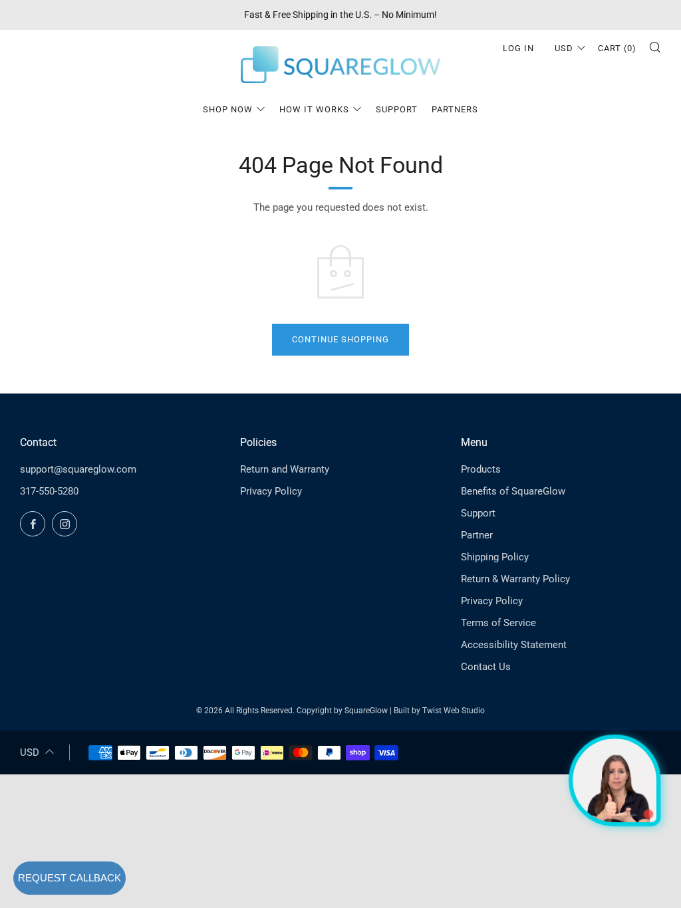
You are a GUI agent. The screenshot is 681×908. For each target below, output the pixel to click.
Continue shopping (340, 339)
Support (397, 109)
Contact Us (486, 667)
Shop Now (228, 109)
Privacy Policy (271, 491)
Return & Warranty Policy (515, 579)
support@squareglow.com (78, 469)
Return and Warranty (284, 469)
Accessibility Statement (514, 645)
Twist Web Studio (453, 710)
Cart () (617, 48)
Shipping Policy (495, 557)
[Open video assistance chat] (614, 780)
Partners (455, 109)
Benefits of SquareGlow (513, 491)
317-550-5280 (49, 491)
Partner (477, 535)
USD (564, 48)
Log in (518, 48)
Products (481, 469)
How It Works (314, 109)
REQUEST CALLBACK (69, 877)
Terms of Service (498, 623)
